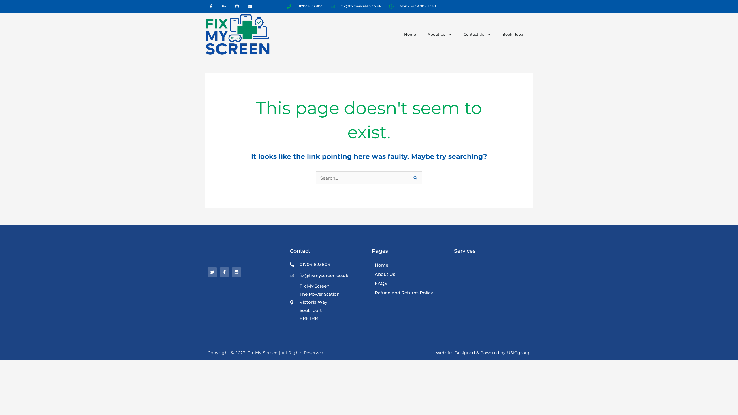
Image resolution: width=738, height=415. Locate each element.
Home (410, 34)
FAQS (381, 283)
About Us (436, 34)
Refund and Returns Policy (404, 292)
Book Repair (514, 34)
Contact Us (474, 34)
